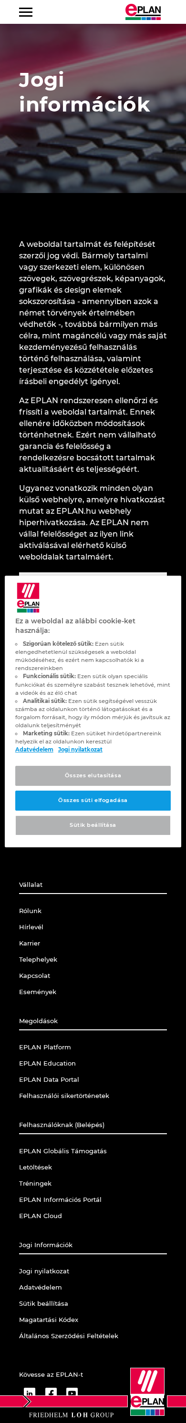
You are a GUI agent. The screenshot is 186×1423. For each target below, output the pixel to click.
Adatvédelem (34, 749)
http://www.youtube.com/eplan (72, 1393)
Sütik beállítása (93, 825)
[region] (93, 711)
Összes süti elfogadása (93, 800)
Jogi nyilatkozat (80, 749)
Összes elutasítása (93, 775)
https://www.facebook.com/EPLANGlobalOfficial (51, 1393)
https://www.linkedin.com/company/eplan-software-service (29, 1393)
